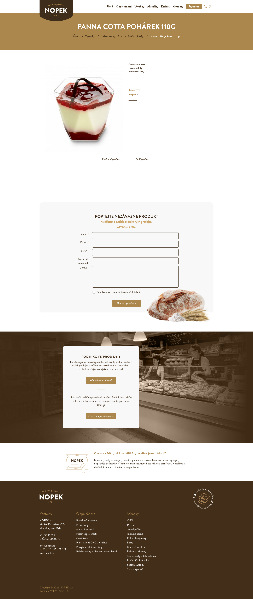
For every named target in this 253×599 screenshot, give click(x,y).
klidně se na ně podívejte (126, 467)
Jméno (84, 234)
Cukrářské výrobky (111, 36)
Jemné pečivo (134, 529)
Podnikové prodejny (86, 520)
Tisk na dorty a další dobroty (141, 556)
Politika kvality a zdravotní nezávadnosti (96, 551)
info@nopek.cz (47, 546)
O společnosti (124, 7)
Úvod (110, 7)
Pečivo (130, 525)
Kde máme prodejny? (101, 380)
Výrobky (139, 7)
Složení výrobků (135, 569)
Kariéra (165, 7)
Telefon (84, 251)
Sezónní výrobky (135, 565)
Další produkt (142, 159)
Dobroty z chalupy (136, 551)
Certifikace (82, 538)
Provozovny (82, 525)
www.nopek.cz (47, 553)
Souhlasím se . (118, 292)
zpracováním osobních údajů (125, 292)
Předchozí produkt (111, 159)
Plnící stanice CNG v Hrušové (91, 542)
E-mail (84, 242)
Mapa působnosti (85, 529)
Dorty (130, 542)
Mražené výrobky (136, 547)
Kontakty (178, 7)
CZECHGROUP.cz (60, 591)
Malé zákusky (136, 36)
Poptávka (194, 6)
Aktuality (152, 7)
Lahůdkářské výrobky (138, 560)
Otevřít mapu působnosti (101, 416)
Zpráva (84, 268)
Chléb (130, 520)
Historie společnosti (86, 534)
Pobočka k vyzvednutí (83, 261)
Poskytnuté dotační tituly (89, 547)
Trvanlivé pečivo (135, 534)
